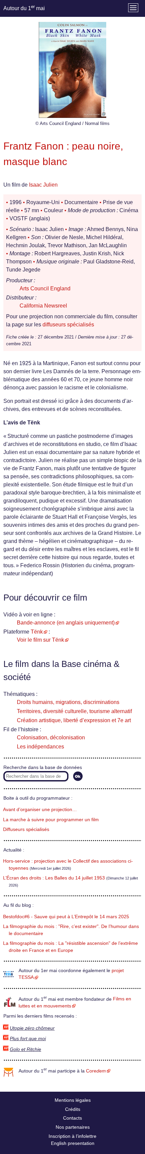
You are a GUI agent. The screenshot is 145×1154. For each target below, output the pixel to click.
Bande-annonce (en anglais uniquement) (66, 623)
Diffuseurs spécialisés (26, 829)
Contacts (72, 1118)
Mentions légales (73, 1100)
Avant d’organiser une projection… (40, 809)
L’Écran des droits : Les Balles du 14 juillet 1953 (54, 877)
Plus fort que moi (28, 1038)
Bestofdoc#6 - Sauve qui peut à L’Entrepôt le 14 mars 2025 (66, 916)
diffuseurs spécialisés (68, 324)
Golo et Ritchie (25, 1049)
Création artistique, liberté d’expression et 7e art (74, 720)
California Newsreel (43, 306)
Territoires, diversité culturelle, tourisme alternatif (74, 711)
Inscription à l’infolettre (72, 1136)
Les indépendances (40, 746)
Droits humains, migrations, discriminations (68, 702)
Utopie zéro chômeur (32, 1028)
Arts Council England (45, 288)
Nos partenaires (73, 1127)
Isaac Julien (43, 185)
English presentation (72, 1143)
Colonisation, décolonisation (51, 737)
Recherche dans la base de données (42, 767)
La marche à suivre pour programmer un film (51, 819)
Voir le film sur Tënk (40, 640)
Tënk (37, 632)
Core (96, 1070)
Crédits (72, 1109)
